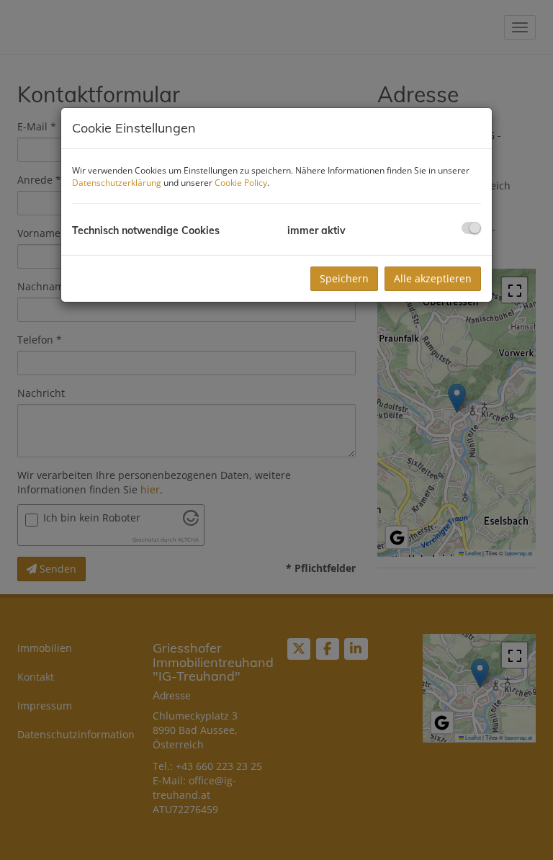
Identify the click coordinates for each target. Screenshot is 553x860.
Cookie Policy (241, 182)
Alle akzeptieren (433, 278)
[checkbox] (471, 228)
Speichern (344, 278)
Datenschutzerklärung (116, 182)
